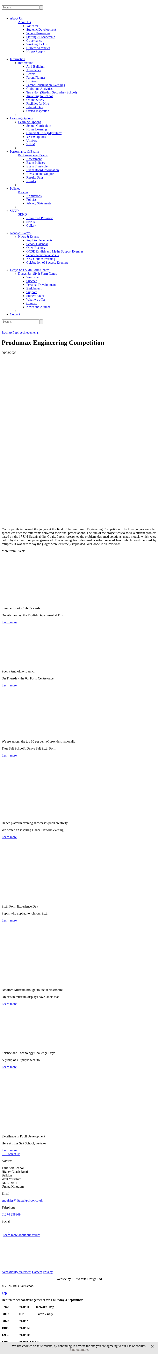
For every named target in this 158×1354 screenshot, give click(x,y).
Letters (30, 74)
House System (35, 51)
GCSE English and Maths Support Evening (54, 251)
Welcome (32, 26)
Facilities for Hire (37, 103)
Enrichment (33, 288)
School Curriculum (38, 125)
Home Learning (36, 129)
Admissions (34, 196)
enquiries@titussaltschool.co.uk (22, 1200)
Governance (34, 40)
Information (17, 59)
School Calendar (37, 244)
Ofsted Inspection (37, 111)
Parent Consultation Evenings (45, 85)
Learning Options (21, 118)
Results (31, 181)
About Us (16, 18)
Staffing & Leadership (40, 37)
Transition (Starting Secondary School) (51, 92)
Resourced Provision (39, 218)
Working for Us (36, 44)
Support (31, 292)
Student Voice (35, 296)
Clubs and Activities (39, 88)
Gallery (31, 225)
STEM (30, 144)
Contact (15, 314)
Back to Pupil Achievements (20, 332)
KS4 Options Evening (40, 259)
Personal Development (41, 284)
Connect (31, 303)
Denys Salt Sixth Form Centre (29, 270)
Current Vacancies (38, 48)
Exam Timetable (37, 166)
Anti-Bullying (35, 66)
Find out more (79, 1349)
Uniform (31, 81)
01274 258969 (11, 1214)
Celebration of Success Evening (47, 262)
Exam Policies (35, 162)
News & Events (20, 233)
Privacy (48, 1272)
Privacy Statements (38, 203)
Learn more (9, 622)
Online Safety (35, 99)
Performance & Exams (24, 151)
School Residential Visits (42, 255)
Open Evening (35, 247)
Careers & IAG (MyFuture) (44, 133)
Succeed (31, 281)
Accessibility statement (16, 1272)
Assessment (34, 159)
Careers (37, 1272)
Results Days (34, 177)
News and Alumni (38, 307)
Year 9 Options (36, 136)
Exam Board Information (42, 170)
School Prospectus (38, 33)
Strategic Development (41, 29)
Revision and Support (40, 173)
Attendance (33, 70)
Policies (15, 188)
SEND (14, 210)
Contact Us (13, 1154)
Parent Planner (35, 77)
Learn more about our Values (21, 1235)
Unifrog (31, 140)
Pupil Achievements (39, 240)
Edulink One (34, 107)
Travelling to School (39, 96)
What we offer (35, 299)
